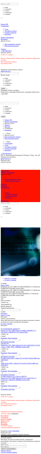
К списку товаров (6, 324)
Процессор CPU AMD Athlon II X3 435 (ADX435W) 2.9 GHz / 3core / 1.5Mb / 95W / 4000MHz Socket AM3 (20, 346)
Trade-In (3, 49)
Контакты (8, 34)
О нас (6, 29)
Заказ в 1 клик (5, 315)
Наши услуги (5, 421)
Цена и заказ (5, 285)
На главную (4, 415)
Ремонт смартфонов (7, 37)
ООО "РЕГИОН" (14, 431)
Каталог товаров (6, 419)
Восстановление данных (13, 44)
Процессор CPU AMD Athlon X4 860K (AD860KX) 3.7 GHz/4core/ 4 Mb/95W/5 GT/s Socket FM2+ (18, 331)
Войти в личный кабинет (9, 449)
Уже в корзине (12, 338)
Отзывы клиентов (10, 32)
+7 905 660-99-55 (6, 51)
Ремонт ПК (4, 24)
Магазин (7, 127)
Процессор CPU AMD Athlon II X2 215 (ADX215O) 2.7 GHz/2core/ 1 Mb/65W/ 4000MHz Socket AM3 (18, 379)
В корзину (4, 313)
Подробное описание (8, 342)
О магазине (4, 417)
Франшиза (4, 39)
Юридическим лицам (11, 46)
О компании (5, 26)
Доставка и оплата (11, 31)
